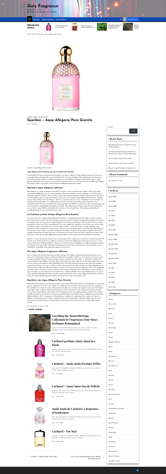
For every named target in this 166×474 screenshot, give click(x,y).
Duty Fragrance (42, 6)
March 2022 (112, 230)
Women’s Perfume (48, 19)
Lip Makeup (112, 413)
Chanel (110, 337)
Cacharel (36, 19)
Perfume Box (112, 432)
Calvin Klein (112, 328)
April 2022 (111, 225)
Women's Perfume (44, 306)
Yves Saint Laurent (114, 461)
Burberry (111, 318)
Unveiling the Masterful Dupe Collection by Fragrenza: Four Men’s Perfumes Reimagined (75, 319)
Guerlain (30, 168)
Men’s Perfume (61, 19)
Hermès (110, 385)
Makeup (110, 418)
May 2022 (111, 220)
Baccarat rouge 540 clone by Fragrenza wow (122, 168)
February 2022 (112, 234)
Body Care (111, 308)
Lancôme (111, 404)
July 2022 (111, 211)
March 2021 (112, 287)
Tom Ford (111, 446)
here (73, 226)
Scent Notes (112, 442)
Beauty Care (112, 304)
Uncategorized (112, 451)
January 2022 (112, 239)
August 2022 (112, 206)
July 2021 (111, 268)
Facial (110, 370)
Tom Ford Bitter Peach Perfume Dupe (120, 158)
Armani (110, 299)
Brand (110, 313)
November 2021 (113, 249)
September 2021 (113, 258)
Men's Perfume (113, 423)
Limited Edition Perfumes (116, 408)
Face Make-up (112, 366)
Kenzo (110, 399)
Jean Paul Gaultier (114, 394)
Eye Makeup (112, 356)
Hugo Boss (111, 389)
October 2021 (112, 253)
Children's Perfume (114, 342)
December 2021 (113, 244)
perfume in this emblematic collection (69, 179)
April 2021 (111, 282)
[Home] (29, 19)
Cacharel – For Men (64, 431)
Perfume (37, 306)
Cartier (110, 332)
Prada (110, 437)
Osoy (28, 124)
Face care (111, 361)
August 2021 (112, 263)
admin (53, 333)
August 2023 (112, 196)
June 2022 (111, 215)
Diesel (110, 351)
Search (110, 127)
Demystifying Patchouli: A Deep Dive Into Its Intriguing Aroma (122, 146)
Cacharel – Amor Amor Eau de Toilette (76, 386)
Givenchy (111, 375)
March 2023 (112, 201)
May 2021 (111, 277)
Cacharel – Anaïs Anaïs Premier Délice (76, 363)
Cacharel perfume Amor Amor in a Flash (120, 163)
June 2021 (111, 272)
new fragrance (72, 197)
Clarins (110, 347)
